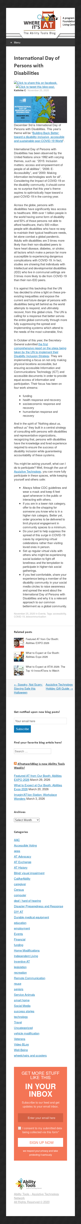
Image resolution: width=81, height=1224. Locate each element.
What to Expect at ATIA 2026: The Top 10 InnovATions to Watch (45, 668)
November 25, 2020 (38, 90)
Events (42, 613)
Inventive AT (22, 961)
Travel (18, 1022)
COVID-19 (19, 616)
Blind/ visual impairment (29, 873)
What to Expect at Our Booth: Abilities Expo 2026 (43, 655)
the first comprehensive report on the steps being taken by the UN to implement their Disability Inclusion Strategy (40, 350)
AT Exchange (22, 862)
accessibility (59, 613)
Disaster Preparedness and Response (38, 906)
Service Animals (24, 994)
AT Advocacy (22, 856)
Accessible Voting (25, 845)
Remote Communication (29, 978)
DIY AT (18, 912)
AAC (17, 840)
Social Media (22, 1005)
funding (18, 945)
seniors (18, 989)
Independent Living (26, 956)
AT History (21, 867)
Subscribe (22, 729)
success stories (24, 1011)
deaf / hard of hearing (27, 900)
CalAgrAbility (22, 878)
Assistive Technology (27, 471)
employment (22, 928)
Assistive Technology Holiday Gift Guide (59, 686)
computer (20, 895)
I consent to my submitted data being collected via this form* (42, 1130)
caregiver (20, 884)
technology (21, 1017)
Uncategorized (23, 1028)
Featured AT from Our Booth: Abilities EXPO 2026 (42, 641)
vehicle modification (26, 1033)
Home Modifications (27, 950)
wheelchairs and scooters (30, 1055)
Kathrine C (20, 90)
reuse (17, 983)
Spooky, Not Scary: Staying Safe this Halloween (28, 688)
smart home (21, 1000)
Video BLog (21, 1044)
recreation (20, 972)
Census (19, 889)
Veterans (19, 1039)
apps (17, 851)
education (20, 923)
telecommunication (36, 616)
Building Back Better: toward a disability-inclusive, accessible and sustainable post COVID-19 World (39, 137)
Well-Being (21, 1050)
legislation (20, 967)
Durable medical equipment (31, 917)
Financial (19, 939)
